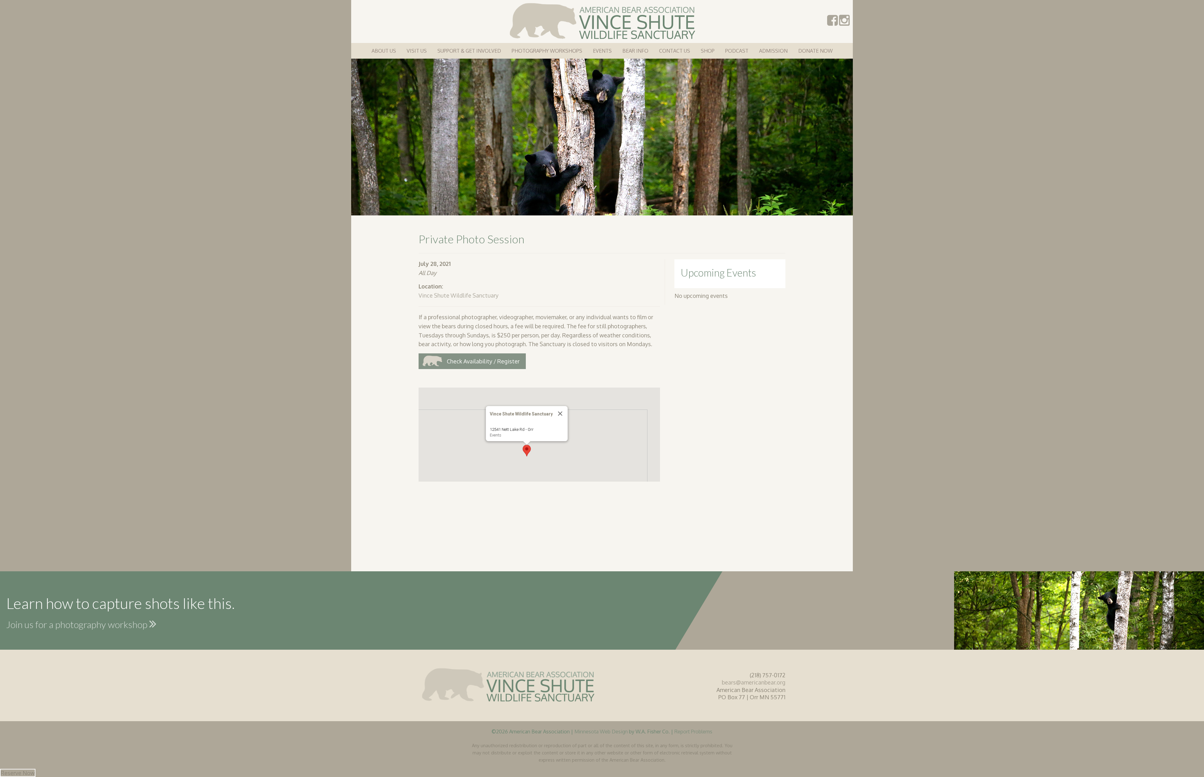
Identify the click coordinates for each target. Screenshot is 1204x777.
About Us (384, 51)
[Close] (560, 413)
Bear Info (635, 51)
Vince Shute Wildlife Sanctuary (459, 295)
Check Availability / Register (483, 361)
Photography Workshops (547, 51)
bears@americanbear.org (753, 682)
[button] (527, 451)
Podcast (736, 51)
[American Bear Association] (602, 20)
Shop (708, 51)
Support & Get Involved (469, 51)
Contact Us (674, 51)
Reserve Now (18, 772)
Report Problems (693, 731)
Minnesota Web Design (601, 731)
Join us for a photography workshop (77, 624)
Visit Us (417, 51)
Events (602, 51)
